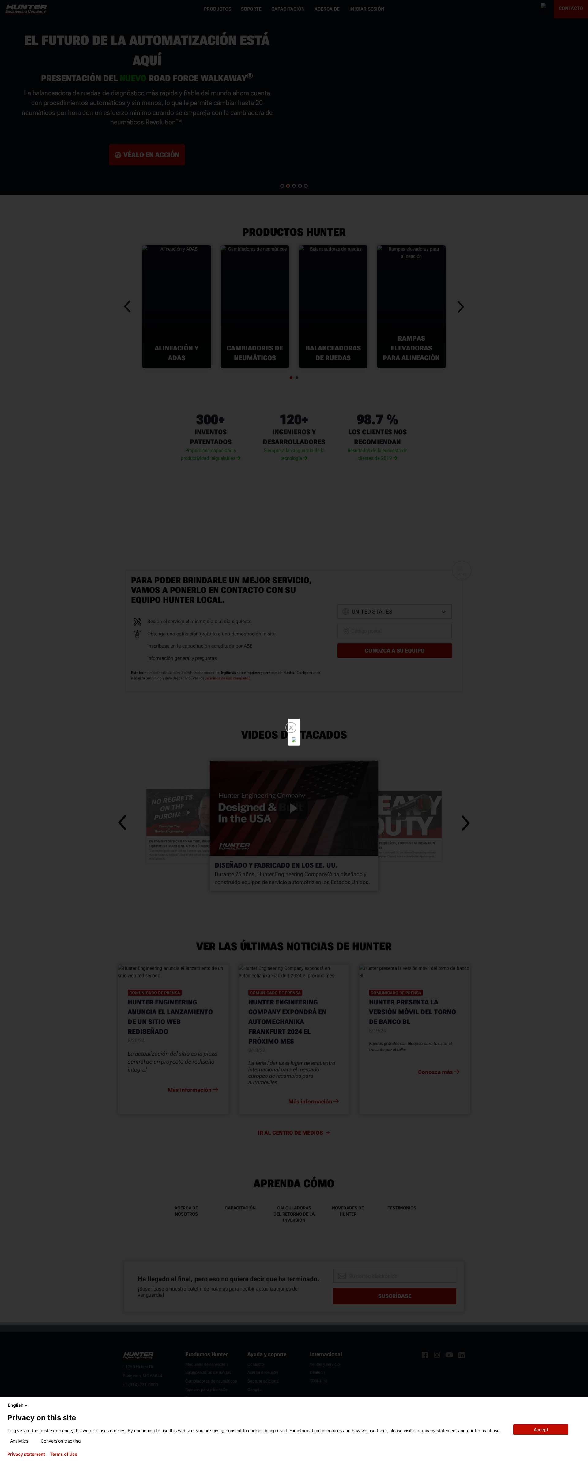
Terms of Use (63, 1454)
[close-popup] (578, 1405)
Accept (541, 1429)
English (16, 1405)
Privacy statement (26, 1454)
